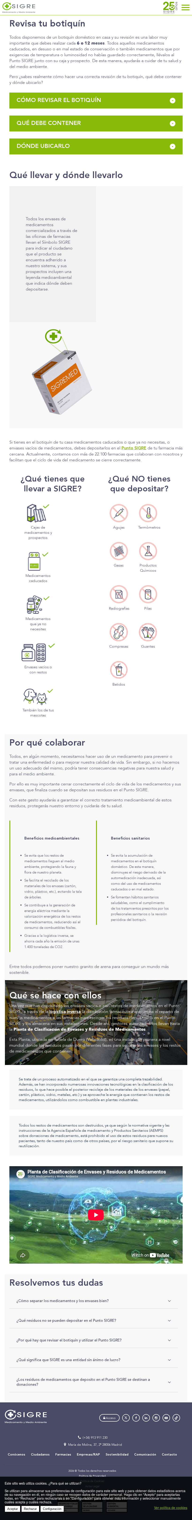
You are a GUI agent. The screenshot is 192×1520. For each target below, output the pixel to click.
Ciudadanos (40, 1454)
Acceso (110, 1418)
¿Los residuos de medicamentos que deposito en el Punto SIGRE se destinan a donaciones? (83, 1382)
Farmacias (63, 1454)
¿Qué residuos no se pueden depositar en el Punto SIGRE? (66, 1320)
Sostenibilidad (117, 1454)
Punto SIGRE (134, 448)
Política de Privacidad (92, 1476)
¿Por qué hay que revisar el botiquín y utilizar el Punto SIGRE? (69, 1340)
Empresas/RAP (88, 1454)
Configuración (52, 1509)
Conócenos (16, 1454)
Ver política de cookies (170, 1507)
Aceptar (12, 1509)
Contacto (169, 1454)
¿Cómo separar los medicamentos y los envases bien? (62, 1301)
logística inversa (65, 1012)
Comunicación (145, 1454)
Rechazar (30, 1509)
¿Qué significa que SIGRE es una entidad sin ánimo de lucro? (68, 1360)
